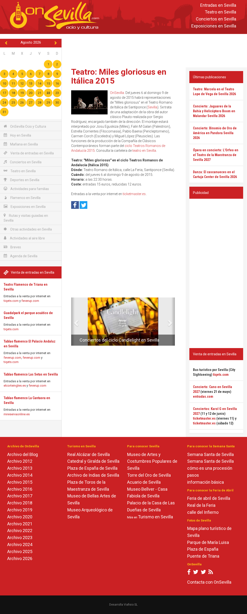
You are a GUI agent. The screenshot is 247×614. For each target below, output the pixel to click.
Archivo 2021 (19, 523)
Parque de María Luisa (208, 542)
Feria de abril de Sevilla (208, 498)
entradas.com (203, 396)
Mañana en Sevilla (23, 144)
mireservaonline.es (17, 414)
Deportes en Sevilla (24, 180)
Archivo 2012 (19, 461)
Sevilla (152, 107)
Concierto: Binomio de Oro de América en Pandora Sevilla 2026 (215, 133)
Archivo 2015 (19, 482)
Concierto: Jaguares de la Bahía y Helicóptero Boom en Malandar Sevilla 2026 (214, 111)
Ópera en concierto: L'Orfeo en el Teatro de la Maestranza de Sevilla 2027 (215, 155)
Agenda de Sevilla (23, 256)
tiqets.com (11, 301)
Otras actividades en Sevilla (30, 229)
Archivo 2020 (19, 516)
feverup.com (30, 301)
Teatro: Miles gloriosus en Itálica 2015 (118, 76)
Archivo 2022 (19, 530)
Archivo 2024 (19, 544)
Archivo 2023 (19, 537)
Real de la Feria (201, 505)
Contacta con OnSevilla (209, 582)
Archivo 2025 (19, 551)
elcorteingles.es (15, 385)
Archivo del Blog (22, 454)
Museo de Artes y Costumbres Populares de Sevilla (152, 461)
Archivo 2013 (19, 468)
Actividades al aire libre (27, 238)
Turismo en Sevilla (155, 516)
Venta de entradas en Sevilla (32, 153)
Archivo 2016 (19, 489)
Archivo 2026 (19, 558)
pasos (193, 475)
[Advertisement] (155, 49)
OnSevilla (117, 93)
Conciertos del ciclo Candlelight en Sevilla (119, 340)
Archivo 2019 (19, 509)
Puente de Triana (203, 556)
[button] (73, 321)
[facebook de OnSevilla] (189, 572)
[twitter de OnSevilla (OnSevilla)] (195, 572)
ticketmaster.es (134, 194)
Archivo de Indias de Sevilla (93, 475)
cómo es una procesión (209, 468)
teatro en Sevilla (144, 150)
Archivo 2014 (19, 475)
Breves (15, 247)
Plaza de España (202, 549)
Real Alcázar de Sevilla (88, 454)
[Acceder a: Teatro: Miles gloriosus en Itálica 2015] (89, 102)
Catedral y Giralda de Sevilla (93, 461)
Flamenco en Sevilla (25, 198)
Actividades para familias (29, 189)
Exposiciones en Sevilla (213, 25)
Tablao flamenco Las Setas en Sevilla (31, 374)
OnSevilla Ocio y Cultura (27, 126)
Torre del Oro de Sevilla (149, 475)
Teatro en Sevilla (220, 12)
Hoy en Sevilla (20, 135)
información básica (205, 482)
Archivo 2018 (19, 502)
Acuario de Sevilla (144, 482)
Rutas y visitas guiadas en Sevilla (26, 218)
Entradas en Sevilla (218, 5)
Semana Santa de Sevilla (210, 454)
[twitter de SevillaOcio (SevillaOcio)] (203, 572)
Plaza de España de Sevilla (92, 468)
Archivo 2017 (19, 495)
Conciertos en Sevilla (216, 19)
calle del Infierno (203, 512)
